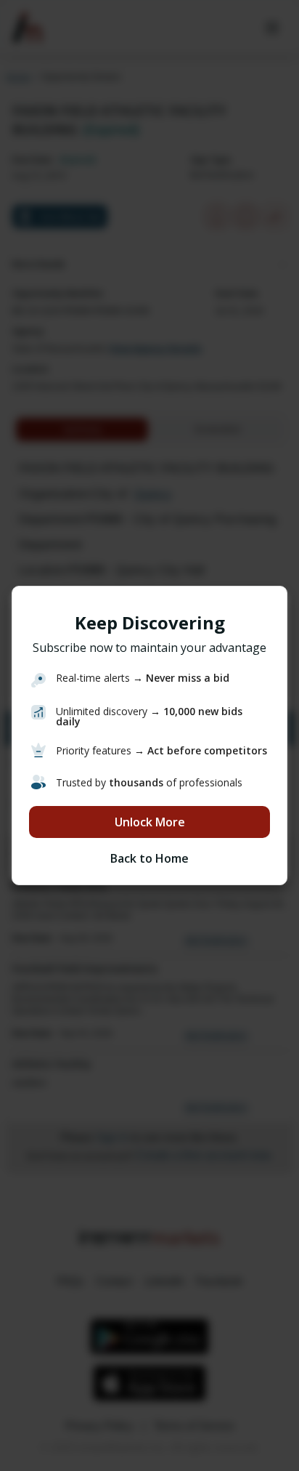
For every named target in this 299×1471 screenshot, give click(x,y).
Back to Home (149, 858)
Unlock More (150, 822)
